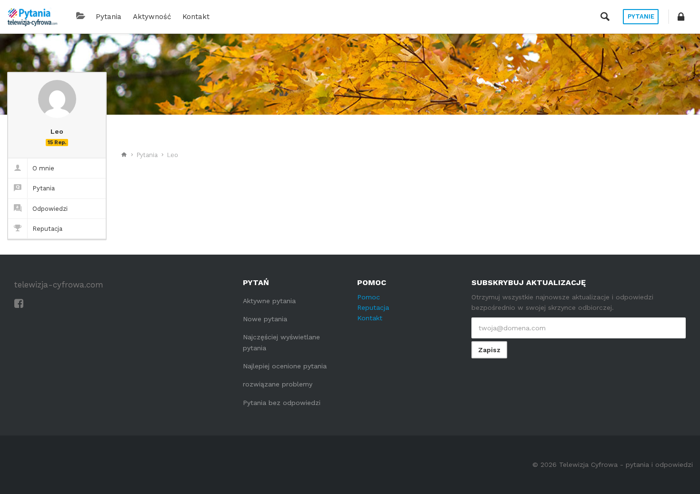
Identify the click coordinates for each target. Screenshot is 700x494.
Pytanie (641, 16)
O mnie (43, 168)
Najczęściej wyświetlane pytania (281, 342)
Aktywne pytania (269, 301)
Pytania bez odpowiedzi (281, 402)
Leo (172, 154)
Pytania (108, 16)
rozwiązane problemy (277, 384)
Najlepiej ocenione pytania (285, 366)
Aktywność (152, 16)
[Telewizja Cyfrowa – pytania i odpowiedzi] (32, 16)
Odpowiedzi (50, 208)
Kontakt (196, 16)
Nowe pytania (265, 319)
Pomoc (368, 297)
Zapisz (489, 350)
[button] (681, 17)
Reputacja (47, 228)
